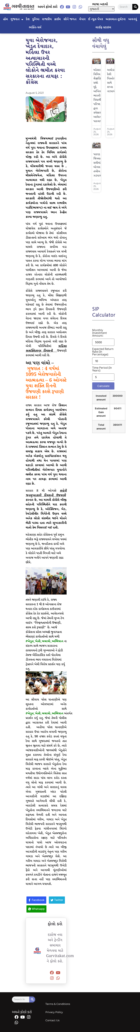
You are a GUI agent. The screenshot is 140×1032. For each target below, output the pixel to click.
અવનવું (132, 19)
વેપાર (82, 19)
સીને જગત (70, 19)
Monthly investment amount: (99, 333)
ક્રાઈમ (57, 19)
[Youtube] (68, 7)
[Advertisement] (103, 247)
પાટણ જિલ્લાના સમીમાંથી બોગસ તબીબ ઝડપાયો (98, 165)
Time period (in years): (102, 369)
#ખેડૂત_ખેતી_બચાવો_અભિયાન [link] (44, 641)
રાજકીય (47, 19)
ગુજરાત (15, 19)
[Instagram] (74, 7)
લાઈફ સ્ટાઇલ (103, 28)
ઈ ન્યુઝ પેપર (95, 19)
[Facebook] (62, 7)
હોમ (5, 19)
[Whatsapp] (80, 7)
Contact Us (52, 1020)
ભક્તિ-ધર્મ (35, 28)
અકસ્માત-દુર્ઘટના (116, 19)
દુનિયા (35, 19)
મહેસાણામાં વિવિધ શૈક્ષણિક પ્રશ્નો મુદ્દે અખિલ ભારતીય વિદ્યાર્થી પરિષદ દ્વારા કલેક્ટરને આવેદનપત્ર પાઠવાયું (99, 95)
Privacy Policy (54, 1012)
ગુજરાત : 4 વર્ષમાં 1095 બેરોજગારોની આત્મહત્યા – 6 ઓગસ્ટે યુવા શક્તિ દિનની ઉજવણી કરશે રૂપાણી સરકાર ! (46, 383)
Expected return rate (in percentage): (103, 352)
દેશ (28, 19)
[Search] (135, 7)
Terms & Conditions (57, 1004)
